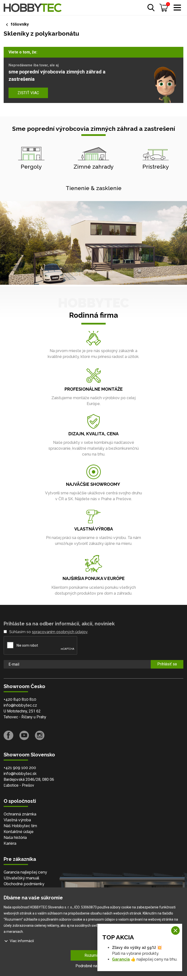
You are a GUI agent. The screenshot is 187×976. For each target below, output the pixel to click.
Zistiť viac (28, 93)
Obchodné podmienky (24, 884)
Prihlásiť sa (167, 664)
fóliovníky (20, 24)
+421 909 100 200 (20, 767)
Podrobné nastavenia (93, 966)
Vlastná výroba (17, 820)
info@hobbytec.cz (20, 705)
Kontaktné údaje (19, 831)
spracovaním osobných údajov (59, 632)
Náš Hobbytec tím (20, 826)
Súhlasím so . (48, 632)
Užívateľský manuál (21, 878)
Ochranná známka (20, 814)
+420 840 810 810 (20, 699)
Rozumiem (93, 955)
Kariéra (10, 843)
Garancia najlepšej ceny (25, 872)
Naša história (15, 837)
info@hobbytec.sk (20, 773)
